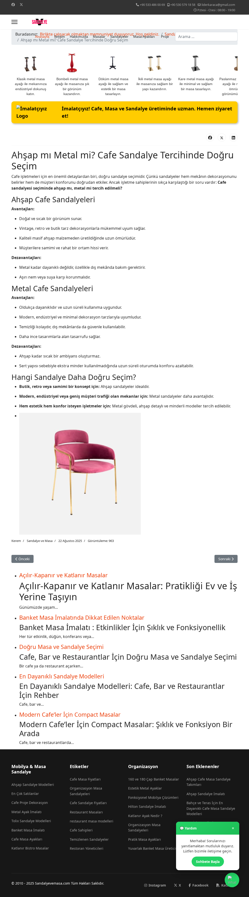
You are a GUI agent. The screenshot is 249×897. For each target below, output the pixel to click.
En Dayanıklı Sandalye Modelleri (61, 676)
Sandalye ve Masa (40, 541)
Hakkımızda (79, 37)
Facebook (200, 885)
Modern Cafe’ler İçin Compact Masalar (70, 714)
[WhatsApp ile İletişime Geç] (232, 880)
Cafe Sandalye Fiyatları (88, 803)
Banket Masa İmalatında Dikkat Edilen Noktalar (81, 617)
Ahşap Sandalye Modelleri (32, 784)
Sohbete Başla (208, 861)
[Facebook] (13, 4)
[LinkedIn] (233, 137)
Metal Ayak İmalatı (26, 812)
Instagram (157, 885)
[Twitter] (21, 4)
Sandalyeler (119, 37)
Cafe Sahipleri (81, 830)
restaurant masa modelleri (91, 821)
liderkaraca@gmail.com (218, 5)
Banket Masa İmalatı (28, 830)
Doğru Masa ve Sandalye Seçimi (61, 647)
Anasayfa (42, 37)
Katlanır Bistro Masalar (30, 848)
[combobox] (206, 36)
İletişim (59, 37)
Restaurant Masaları (86, 812)
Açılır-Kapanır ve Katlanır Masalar (63, 575)
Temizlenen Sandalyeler (89, 839)
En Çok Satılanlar (25, 793)
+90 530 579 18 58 (182, 5)
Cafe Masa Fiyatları (85, 779)
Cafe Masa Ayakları (26, 839)
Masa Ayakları (144, 37)
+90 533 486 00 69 (152, 5)
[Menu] (14, 22)
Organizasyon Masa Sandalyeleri (86, 791)
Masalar (99, 37)
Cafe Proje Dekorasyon (29, 802)
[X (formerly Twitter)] (222, 137)
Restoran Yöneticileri (86, 848)
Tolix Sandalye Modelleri (31, 821)
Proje (165, 37)
